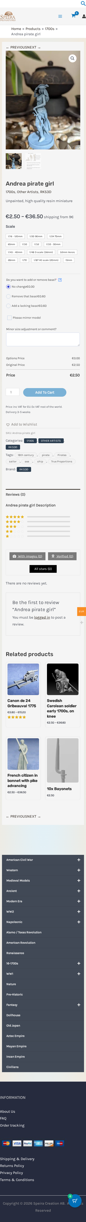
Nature (11, 984)
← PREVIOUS (16, 47)
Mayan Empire (16, 1046)
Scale (10, 226)
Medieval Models (18, 880)
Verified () (64, 556)
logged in (42, 617)
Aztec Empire (15, 1036)
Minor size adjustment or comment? (31, 329)
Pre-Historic (14, 994)
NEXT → (34, 47)
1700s (10, 192)
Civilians (12, 1067)
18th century (26, 455)
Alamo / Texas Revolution (23, 932)
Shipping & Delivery (17, 1159)
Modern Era (14, 901)
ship (40, 461)
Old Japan (13, 1025)
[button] (73, 58)
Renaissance (15, 953)
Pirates (62, 455)
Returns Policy (12, 1165)
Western (12, 870)
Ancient (11, 891)
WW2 (10, 911)
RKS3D (45, 192)
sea (27, 461)
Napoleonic (14, 922)
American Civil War (19, 860)
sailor (13, 461)
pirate (45, 455)
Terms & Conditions (17, 1179)
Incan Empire (15, 1056)
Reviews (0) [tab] (15, 494)
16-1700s (12, 963)
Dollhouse (13, 1015)
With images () (29, 556)
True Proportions (61, 461)
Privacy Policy (11, 1172)
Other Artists (27, 192)
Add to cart (44, 392)
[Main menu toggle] (60, 16)
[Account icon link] (84, 16)
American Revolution (20, 943)
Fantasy (11, 1005)
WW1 (9, 974)
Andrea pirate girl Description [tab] (31, 505)
